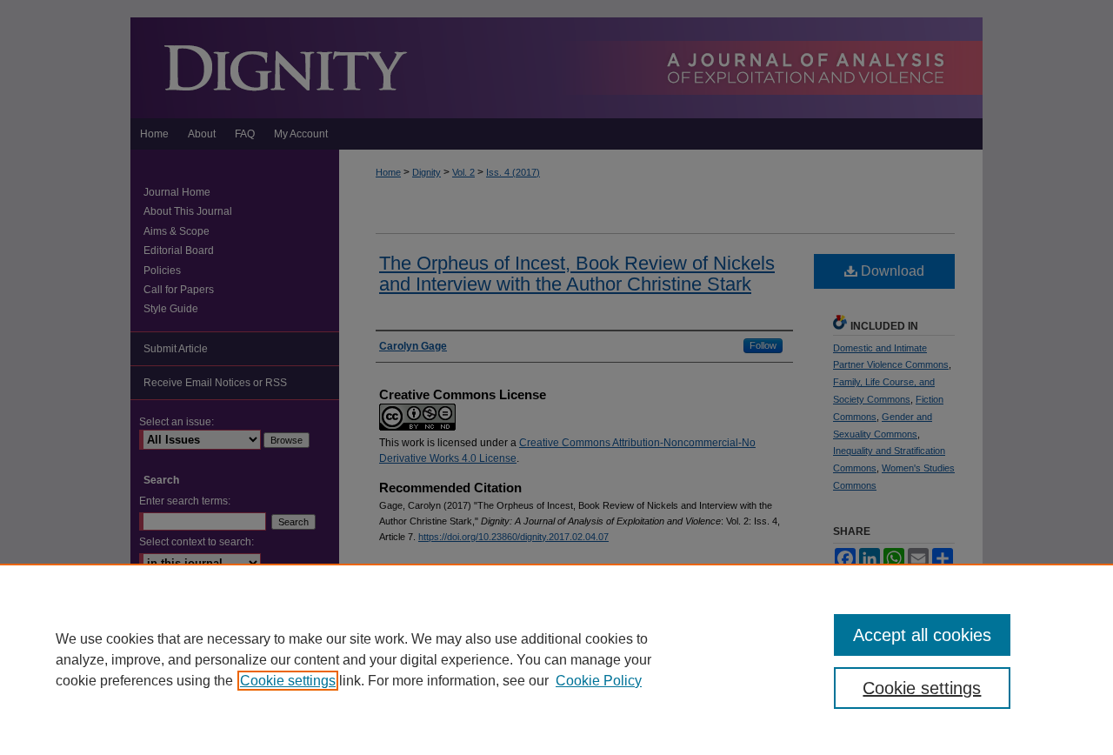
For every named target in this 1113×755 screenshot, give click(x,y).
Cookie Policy (599, 680)
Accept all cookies (922, 635)
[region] (556, 659)
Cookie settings (288, 680)
